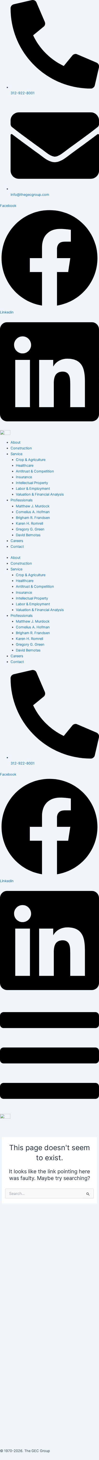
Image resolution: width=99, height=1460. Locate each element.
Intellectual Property (32, 483)
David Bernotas (28, 535)
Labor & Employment (33, 488)
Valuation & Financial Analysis (40, 494)
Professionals (22, 500)
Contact (17, 546)
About (15, 442)
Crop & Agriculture (30, 460)
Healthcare (24, 465)
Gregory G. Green (30, 529)
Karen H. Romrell (29, 523)
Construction (21, 448)
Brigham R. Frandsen (33, 518)
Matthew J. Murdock (33, 506)
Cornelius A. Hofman (33, 512)
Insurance (24, 477)
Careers (17, 541)
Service (16, 454)
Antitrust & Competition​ (35, 471)
